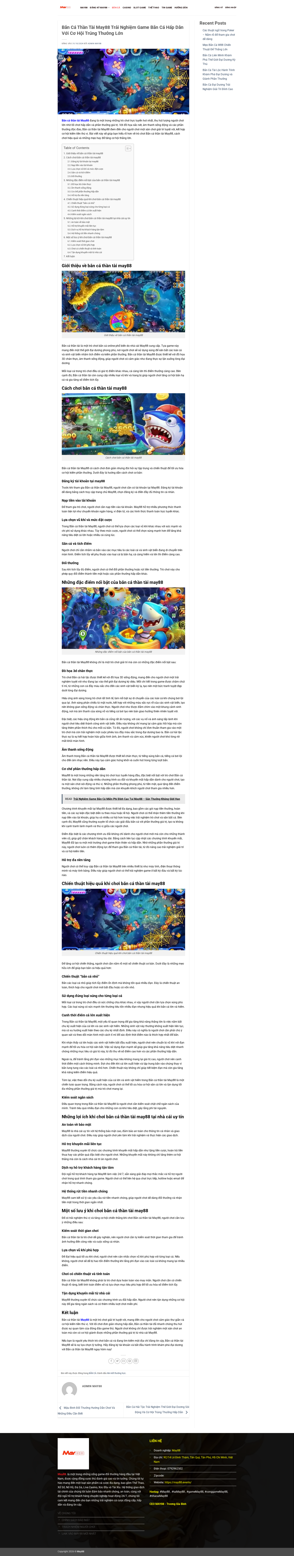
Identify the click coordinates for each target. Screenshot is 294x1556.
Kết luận (70, 256)
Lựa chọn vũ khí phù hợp (83, 245)
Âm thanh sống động (81, 188)
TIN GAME (167, 7)
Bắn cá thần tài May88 (75, 120)
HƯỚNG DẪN (181, 7)
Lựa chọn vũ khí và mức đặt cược (87, 169)
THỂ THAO (153, 7)
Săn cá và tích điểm (80, 172)
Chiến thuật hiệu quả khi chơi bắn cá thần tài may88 (93, 199)
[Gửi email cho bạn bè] (123, 1361)
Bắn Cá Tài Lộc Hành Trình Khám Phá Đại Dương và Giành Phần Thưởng (219, 74)
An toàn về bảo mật (80, 222)
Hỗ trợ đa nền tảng (80, 195)
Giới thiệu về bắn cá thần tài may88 (84, 153)
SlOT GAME (139, 7)
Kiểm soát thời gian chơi (82, 241)
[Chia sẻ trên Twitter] (117, 1361)
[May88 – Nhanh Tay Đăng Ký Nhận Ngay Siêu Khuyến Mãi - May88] (66, 7)
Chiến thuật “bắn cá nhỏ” (83, 203)
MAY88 (83, 7)
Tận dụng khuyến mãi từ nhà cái (86, 252)
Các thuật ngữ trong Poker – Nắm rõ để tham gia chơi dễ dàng (219, 35)
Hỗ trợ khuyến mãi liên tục (83, 226)
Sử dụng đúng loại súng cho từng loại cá (90, 207)
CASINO (127, 7)
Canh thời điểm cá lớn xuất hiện (86, 210)
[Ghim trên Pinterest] (130, 1361)
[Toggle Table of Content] (126, 148)
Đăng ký (219, 7)
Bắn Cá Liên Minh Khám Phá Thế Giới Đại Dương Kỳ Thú (219, 60)
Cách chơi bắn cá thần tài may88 (83, 157)
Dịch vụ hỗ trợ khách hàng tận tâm (87, 229)
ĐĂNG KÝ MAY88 (98, 7)
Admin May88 (94, 43)
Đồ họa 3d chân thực (81, 184)
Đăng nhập (230, 7)
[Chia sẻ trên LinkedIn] (136, 1361)
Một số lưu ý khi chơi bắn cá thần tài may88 (89, 237)
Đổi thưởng (76, 176)
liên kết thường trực (116, 1373)
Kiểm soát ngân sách (81, 214)
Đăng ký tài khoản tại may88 (84, 161)
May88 (85, 1319)
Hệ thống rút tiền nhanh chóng (85, 233)
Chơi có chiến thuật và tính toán (86, 248)
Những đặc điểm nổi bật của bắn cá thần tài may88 (93, 180)
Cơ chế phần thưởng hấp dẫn (85, 191)
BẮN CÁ (116, 7)
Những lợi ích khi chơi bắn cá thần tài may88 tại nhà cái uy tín (98, 218)
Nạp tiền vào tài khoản (82, 165)
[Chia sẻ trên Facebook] (111, 1361)
